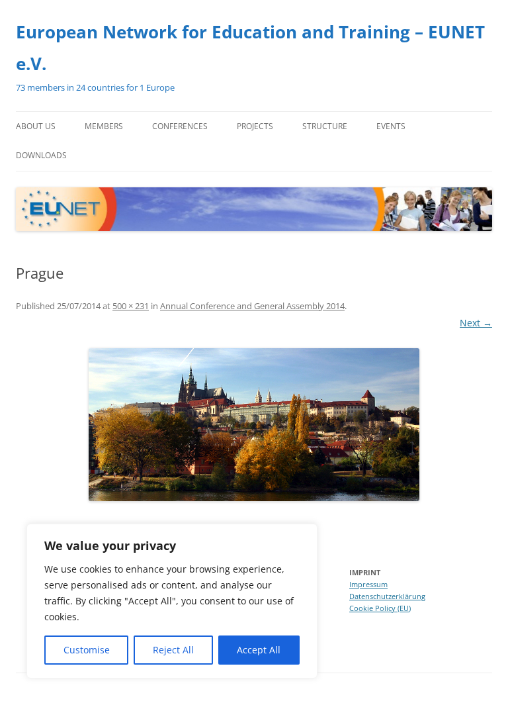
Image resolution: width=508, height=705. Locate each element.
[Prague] (254, 424)
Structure (324, 126)
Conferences (180, 126)
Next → (476, 322)
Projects (255, 126)
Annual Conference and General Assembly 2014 (252, 306)
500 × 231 (130, 306)
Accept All (258, 649)
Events (390, 126)
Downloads (41, 155)
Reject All (173, 649)
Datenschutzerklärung (387, 596)
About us (36, 126)
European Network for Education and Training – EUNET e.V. (250, 47)
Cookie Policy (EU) (380, 608)
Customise (87, 649)
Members (104, 126)
